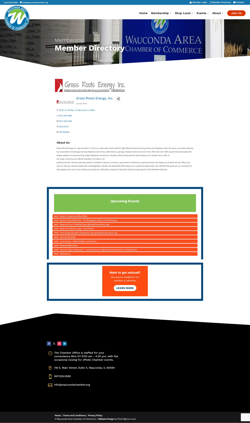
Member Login (199, 2)
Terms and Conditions (74, 415)
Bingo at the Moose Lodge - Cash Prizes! (77, 228)
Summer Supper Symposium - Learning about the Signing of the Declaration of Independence (98, 249)
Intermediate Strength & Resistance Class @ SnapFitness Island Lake (89, 232)
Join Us (236, 13)
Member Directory (221, 2)
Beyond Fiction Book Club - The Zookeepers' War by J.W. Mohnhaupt (88, 220)
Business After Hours (68, 245)
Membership (160, 13)
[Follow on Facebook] (49, 344)
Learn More (125, 288)
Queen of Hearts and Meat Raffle (73, 216)
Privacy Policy (95, 415)
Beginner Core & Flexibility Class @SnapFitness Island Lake (85, 224)
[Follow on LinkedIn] (65, 344)
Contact (240, 2)
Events (201, 13)
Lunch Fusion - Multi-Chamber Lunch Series (78, 241)
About (216, 13)
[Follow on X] (54, 344)
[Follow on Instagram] (59, 344)
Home (143, 13)
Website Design (106, 419)
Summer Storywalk (68, 237)
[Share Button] (118, 99)
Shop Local (182, 13)
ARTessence (65, 253)
